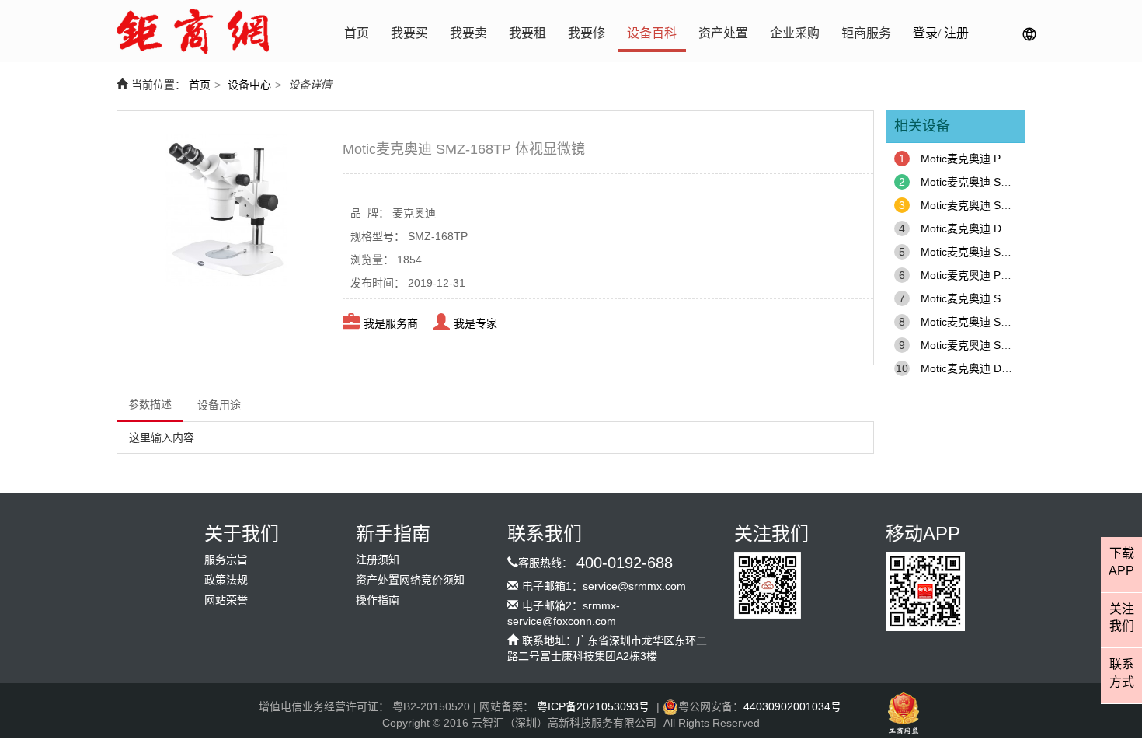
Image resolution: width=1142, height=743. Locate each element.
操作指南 (377, 600)
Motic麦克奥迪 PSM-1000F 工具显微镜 (1015, 158)
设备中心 (249, 84)
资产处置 (723, 33)
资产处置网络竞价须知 (410, 580)
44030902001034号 (792, 706)
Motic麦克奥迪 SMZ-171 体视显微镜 (1009, 322)
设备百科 (652, 33)
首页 (356, 33)
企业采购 (795, 33)
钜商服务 (866, 33)
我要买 (409, 33)
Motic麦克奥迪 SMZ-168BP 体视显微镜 (1016, 345)
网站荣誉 (226, 600)
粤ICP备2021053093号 (593, 706)
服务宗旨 (226, 560)
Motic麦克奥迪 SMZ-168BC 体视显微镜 (1016, 182)
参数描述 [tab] (150, 404)
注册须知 (377, 560)
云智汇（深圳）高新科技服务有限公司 (564, 723)
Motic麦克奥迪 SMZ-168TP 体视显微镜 (1016, 205)
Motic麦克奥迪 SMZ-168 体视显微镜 (1009, 252)
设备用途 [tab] (219, 405)
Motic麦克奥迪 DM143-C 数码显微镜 (1009, 228)
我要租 (527, 33)
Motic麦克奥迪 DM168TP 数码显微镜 (1011, 368)
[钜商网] (193, 31)
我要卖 (468, 33)
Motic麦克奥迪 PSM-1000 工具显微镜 (1012, 275)
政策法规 (226, 580)
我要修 (586, 33)
